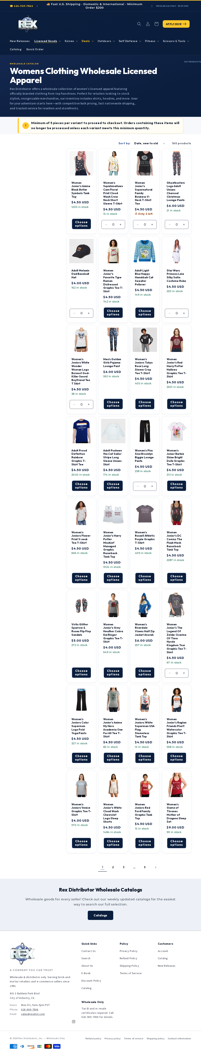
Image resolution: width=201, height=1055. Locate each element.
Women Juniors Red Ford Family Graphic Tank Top (143, 811)
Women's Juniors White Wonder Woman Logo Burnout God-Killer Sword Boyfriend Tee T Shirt (80, 371)
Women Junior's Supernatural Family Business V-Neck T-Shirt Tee (143, 193)
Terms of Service (131, 973)
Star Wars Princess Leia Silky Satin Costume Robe (176, 275)
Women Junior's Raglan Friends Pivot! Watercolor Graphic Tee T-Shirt (176, 728)
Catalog (86, 988)
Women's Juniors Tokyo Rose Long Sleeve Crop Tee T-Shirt (144, 366)
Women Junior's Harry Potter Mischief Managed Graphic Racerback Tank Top (112, 544)
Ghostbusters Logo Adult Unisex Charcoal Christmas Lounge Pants (176, 191)
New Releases (166, 966)
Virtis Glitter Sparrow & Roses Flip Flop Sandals (81, 630)
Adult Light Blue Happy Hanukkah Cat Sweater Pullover (144, 277)
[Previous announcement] (37, 6)
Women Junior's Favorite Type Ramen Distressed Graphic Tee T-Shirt (113, 281)
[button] (47, 41)
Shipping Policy (129, 966)
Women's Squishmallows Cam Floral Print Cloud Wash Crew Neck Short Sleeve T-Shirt (113, 193)
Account (163, 951)
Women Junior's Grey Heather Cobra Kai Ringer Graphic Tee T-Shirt (113, 633)
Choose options (81, 223)
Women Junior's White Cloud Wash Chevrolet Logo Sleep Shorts (112, 813)
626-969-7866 (23, 6)
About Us (87, 966)
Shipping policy (156, 1038)
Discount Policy (91, 981)
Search (85, 958)
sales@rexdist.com (33, 1014)
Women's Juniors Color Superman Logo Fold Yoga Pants (80, 726)
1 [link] (102, 867)
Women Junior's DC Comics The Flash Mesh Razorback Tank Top (174, 541)
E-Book (86, 973)
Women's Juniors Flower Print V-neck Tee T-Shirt (80, 537)
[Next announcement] (152, 6)
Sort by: (125, 143)
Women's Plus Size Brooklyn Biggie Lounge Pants (144, 455)
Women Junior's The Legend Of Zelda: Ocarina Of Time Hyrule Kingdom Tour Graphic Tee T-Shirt (176, 638)
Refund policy (93, 1038)
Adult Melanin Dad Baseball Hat (80, 274)
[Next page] (155, 867)
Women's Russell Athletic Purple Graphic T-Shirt (145, 537)
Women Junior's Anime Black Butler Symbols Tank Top (80, 189)
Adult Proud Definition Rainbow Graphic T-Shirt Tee (79, 457)
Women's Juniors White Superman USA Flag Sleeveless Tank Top (144, 728)
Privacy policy (113, 1038)
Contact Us (88, 951)
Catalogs (100, 915)
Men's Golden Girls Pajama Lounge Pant (112, 362)
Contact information (179, 1038)
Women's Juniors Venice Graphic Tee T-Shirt (81, 810)
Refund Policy (128, 958)
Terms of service (133, 1038)
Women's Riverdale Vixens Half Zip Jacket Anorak (145, 630)
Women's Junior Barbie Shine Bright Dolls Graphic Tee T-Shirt (176, 457)
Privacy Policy (129, 951)
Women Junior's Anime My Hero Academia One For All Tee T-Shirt (113, 728)
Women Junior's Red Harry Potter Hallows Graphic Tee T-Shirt (176, 367)
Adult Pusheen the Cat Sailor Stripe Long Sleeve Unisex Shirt (112, 457)
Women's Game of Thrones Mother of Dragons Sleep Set (176, 813)
